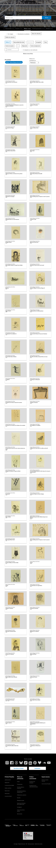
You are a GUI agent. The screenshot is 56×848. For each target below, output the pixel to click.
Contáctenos (37, 768)
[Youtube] (49, 763)
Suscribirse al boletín (19, 768)
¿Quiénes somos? (8, 779)
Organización (7, 782)
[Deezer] (39, 763)
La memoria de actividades (9, 785)
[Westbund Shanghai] (43, 826)
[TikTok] (25, 763)
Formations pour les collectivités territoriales (33, 786)
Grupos (18, 781)
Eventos (18, 29)
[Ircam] (16, 826)
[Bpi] (9, 826)
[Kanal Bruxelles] (35, 826)
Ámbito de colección (10, 37)
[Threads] (16, 763)
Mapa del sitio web (21, 843)
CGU (26, 843)
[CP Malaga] (28, 826)
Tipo (18, 46)
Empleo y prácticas (8, 788)
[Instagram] (7, 763)
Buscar (46, 17)
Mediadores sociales (20, 800)
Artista (8, 42)
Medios (49, 29)
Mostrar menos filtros (28, 53)
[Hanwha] (48, 826)
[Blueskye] (21, 763)
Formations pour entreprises (32, 782)
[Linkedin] (30, 763)
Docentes (18, 797)
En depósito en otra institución (30, 50)
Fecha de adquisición (35, 46)
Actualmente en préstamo (23, 34)
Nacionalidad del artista (19, 42)
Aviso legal (16, 843)
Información (9, 29)
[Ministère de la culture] (28, 836)
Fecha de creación (10, 46)
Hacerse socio (7, 790)
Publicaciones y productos (21, 795)
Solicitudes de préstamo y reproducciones (21, 791)
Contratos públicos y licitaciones (20, 788)
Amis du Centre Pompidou (46, 783)
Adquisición (24, 46)
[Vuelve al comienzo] (53, 845)
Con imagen (10, 34)
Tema (45, 42)
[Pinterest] (35, 763)
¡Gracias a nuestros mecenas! (45, 780)
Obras (27, 29)
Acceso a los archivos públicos (21, 810)
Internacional (7, 793)
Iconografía (38, 42)
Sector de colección (36, 33)
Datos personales (31, 843)
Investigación (19, 807)
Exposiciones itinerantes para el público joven (21, 804)
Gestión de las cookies (38, 843)
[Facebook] (11, 763)
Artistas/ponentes (38, 29)
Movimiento (30, 42)
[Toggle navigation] (54, 2)
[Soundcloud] (44, 763)
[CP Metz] (22, 826)
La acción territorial (8, 796)
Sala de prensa (19, 813)
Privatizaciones (19, 784)
